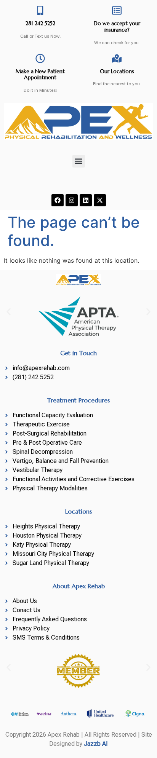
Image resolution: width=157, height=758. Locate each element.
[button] (78, 161)
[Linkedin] (86, 200)
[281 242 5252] (40, 10)
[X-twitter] (100, 200)
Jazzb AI (96, 743)
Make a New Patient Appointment (40, 74)
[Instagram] (72, 200)
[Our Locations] (117, 58)
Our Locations (117, 71)
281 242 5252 (40, 23)
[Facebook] (57, 200)
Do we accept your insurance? (117, 26)
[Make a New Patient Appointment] (40, 58)
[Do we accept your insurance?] (117, 10)
